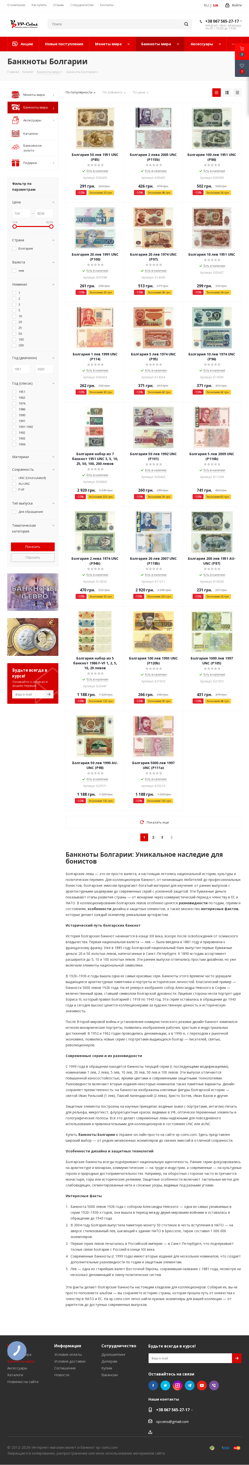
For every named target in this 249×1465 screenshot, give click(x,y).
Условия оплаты (68, 1354)
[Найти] (186, 24)
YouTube (202, 1385)
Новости (61, 1374)
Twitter (165, 1385)
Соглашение (65, 1368)
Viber (214, 1385)
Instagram (177, 1385)
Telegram (190, 1385)
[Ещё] (234, 44)
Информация (67, 1345)
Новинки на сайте (23, 1381)
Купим (106, 1368)
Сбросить (33, 557)
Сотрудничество (118, 1345)
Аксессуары (17, 1368)
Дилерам (109, 1361)
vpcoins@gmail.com (172, 1421)
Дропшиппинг (113, 1354)
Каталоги (15, 1374)
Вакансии (109, 1374)
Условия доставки (69, 1361)
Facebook (153, 1385)
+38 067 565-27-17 (222, 21)
